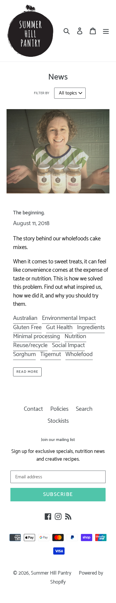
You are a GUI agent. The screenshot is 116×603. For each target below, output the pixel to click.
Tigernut (50, 354)
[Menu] (105, 30)
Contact (33, 409)
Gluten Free (27, 327)
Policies (59, 409)
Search (84, 409)
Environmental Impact (69, 318)
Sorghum (24, 354)
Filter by (41, 93)
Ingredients (91, 327)
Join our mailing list (58, 440)
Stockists (58, 421)
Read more (27, 372)
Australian (25, 318)
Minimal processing (36, 336)
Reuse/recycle (30, 345)
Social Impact (68, 345)
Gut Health (59, 327)
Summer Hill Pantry (51, 573)
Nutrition (75, 336)
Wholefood (79, 354)
